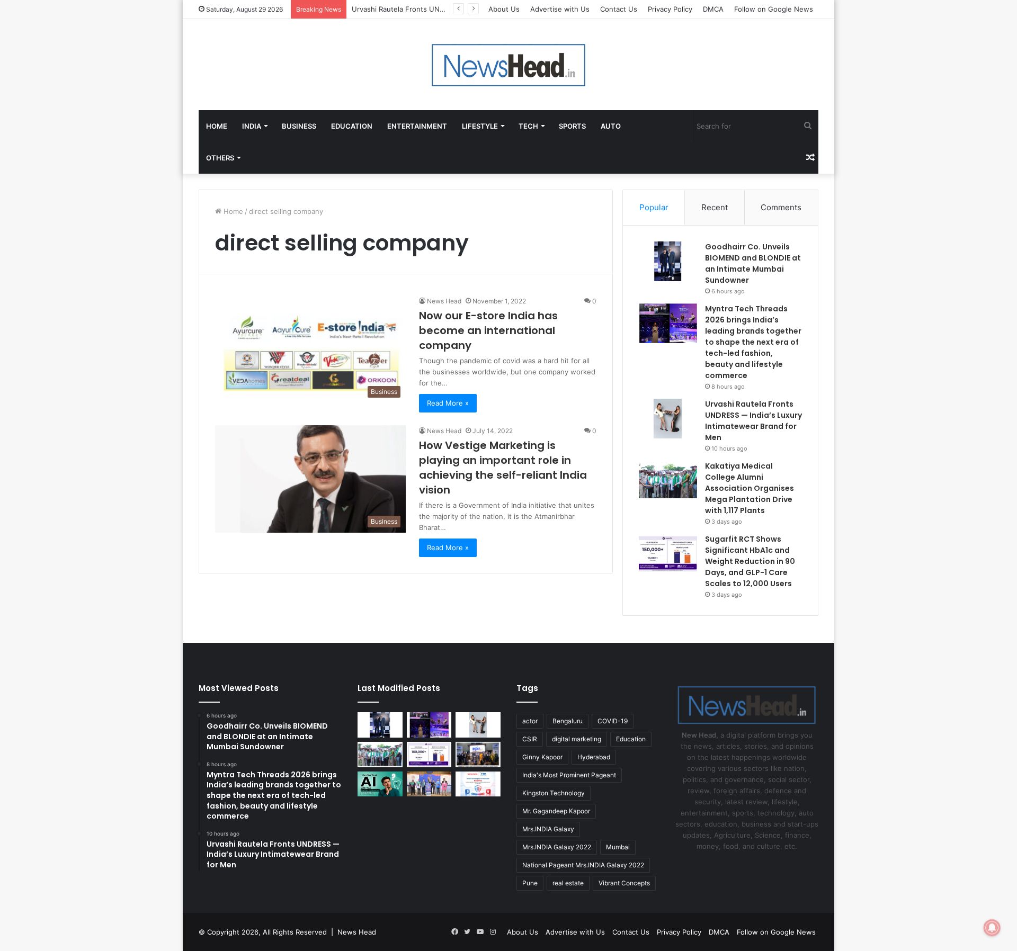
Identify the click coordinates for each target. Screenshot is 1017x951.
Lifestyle (480, 126)
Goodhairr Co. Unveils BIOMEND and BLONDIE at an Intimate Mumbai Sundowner (753, 263)
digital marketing (576, 739)
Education (351, 126)
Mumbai (618, 847)
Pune (530, 883)
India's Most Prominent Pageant (569, 775)
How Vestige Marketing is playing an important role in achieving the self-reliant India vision (503, 467)
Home (216, 126)
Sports (572, 126)
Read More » (448, 403)
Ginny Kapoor (542, 757)
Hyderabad (593, 757)
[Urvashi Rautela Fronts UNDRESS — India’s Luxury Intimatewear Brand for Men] (668, 418)
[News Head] (508, 64)
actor (530, 721)
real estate (568, 883)
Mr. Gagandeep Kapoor (556, 811)
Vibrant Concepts (624, 883)
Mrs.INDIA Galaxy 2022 (556, 847)
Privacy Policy (670, 9)
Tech (528, 126)
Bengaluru (567, 721)
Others (220, 158)
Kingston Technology (553, 793)
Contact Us (618, 9)
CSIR (529, 739)
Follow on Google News (773, 9)
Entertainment (417, 126)
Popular (653, 207)
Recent (714, 207)
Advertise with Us (560, 9)
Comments (781, 207)
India (251, 126)
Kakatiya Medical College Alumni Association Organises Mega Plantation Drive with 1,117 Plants (749, 488)
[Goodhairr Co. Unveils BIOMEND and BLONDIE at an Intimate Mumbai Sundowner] (668, 261)
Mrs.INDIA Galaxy (548, 829)
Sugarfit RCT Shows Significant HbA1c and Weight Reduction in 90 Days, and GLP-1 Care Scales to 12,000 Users (750, 561)
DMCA (713, 9)
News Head (444, 301)
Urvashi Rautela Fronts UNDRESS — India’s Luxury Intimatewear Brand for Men (753, 421)
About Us (504, 9)
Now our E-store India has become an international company (488, 330)
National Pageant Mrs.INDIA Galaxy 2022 (583, 865)
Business (299, 126)
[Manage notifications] (992, 927)
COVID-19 (612, 721)
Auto (611, 126)
